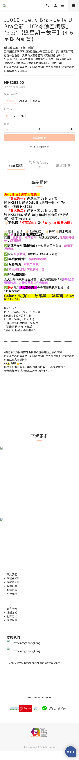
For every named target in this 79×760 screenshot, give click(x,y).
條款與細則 (13, 582)
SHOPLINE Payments (45, 746)
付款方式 (12, 616)
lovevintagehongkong (26, 643)
